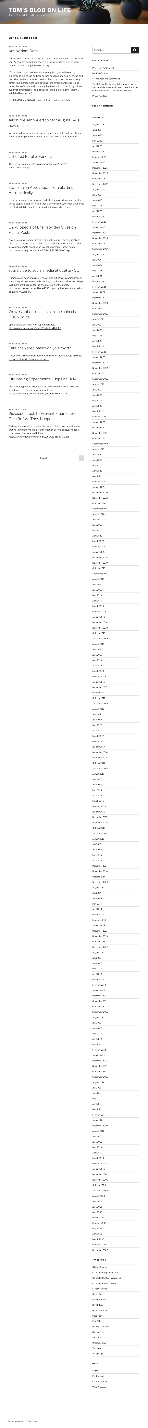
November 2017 (100, 692)
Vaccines (96, 1348)
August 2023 (98, 319)
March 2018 (98, 671)
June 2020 (97, 525)
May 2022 (97, 400)
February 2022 (99, 416)
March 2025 (98, 216)
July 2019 (96, 584)
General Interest (99, 1299)
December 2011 (99, 1060)
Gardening (97, 1294)
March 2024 (98, 281)
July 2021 (96, 454)
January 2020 (98, 552)
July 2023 (96, 324)
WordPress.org (99, 1387)
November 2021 (100, 433)
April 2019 (97, 600)
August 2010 (98, 1131)
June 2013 (97, 963)
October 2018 (98, 633)
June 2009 (97, 1207)
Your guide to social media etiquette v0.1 (43, 270)
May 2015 (97, 855)
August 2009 (98, 1196)
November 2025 (100, 173)
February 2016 (99, 806)
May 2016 (97, 790)
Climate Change (99, 1267)
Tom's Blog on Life (40, 10)
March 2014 (98, 914)
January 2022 (98, 422)
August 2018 (98, 644)
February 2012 (99, 1050)
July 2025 (96, 194)
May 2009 (97, 1212)
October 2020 (99, 503)
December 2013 (100, 931)
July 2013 (96, 958)
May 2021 (97, 465)
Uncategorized (99, 1343)
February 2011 (99, 1115)
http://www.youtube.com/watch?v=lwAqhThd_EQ (35, 328)
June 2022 (97, 395)
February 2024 (99, 287)
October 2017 (98, 698)
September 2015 (100, 833)
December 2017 (99, 687)
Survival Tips (98, 1332)
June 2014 (97, 898)
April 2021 (97, 470)
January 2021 (98, 487)
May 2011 (96, 1098)
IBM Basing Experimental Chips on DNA (42, 379)
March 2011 (97, 1109)
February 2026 (99, 157)
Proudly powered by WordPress (22, 1421)
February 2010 (99, 1163)
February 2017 (99, 741)
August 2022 (98, 384)
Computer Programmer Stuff (105, 1272)
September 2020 (100, 508)
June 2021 (97, 460)
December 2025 (100, 168)
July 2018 (96, 649)
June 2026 (97, 135)
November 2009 (100, 1179)
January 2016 (98, 811)
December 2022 (100, 362)
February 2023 (99, 352)
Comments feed (99, 1381)
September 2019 (100, 573)
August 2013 (98, 952)
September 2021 (100, 443)
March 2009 (98, 1217)
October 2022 (98, 373)
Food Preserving (99, 1288)
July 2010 (96, 1136)
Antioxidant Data (23, 51)
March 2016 (98, 801)
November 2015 (100, 822)
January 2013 (98, 990)
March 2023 (98, 346)
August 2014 (98, 887)
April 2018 (97, 665)
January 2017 (98, 746)
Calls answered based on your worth (40, 348)
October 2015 (98, 828)
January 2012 (98, 1055)
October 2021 (98, 438)
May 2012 (97, 1033)
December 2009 (100, 1174)
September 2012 (100, 1012)
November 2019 (100, 563)
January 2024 (98, 292)
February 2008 (99, 1244)
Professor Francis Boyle (103, 68)
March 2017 (98, 736)
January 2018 (98, 682)
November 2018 (100, 628)
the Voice (96, 1337)
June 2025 (97, 200)
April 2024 (97, 276)
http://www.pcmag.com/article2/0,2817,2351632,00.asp (39, 393)
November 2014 (100, 871)
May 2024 (97, 270)
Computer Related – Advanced (106, 1278)
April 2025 (97, 211)
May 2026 (97, 141)
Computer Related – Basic (104, 1283)
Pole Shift (96, 1321)
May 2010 (97, 1147)
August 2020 (98, 514)
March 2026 (98, 151)
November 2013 (100, 936)
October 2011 (98, 1071)
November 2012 (100, 1001)
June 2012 (97, 1028)
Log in (95, 1370)
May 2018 (97, 660)
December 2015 (100, 817)
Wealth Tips (97, 1353)
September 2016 (100, 768)
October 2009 (99, 1185)
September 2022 (100, 379)
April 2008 (97, 1233)
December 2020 (100, 492)
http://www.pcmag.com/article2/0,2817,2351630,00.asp (39, 436)
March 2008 (98, 1239)
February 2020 (99, 546)
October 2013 (98, 941)
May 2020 (97, 530)
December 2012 (99, 995)
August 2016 (98, 774)
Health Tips (97, 1305)
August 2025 (98, 189)
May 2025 (97, 205)
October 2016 (98, 763)
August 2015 (98, 839)
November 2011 (99, 1066)
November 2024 (100, 238)
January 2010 (98, 1169)
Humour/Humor (99, 1310)
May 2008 (97, 1228)
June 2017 (97, 719)
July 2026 (96, 130)
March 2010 (98, 1158)
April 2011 (97, 1104)
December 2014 (100, 866)
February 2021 (99, 481)
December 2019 (100, 557)
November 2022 (100, 368)
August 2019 (98, 579)
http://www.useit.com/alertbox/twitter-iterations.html (49, 136)
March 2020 (98, 541)
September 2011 (100, 1077)
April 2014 (97, 909)
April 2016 (97, 795)
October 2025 (99, 178)
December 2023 (100, 297)
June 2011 (97, 1093)
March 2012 (98, 1044)
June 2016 (97, 784)
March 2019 (98, 606)
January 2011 (98, 1120)
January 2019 (98, 617)
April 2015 (97, 860)
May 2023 (97, 335)
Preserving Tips (99, 96)
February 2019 (99, 611)
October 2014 (98, 876)
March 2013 (98, 979)
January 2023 (98, 357)
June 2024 (97, 265)
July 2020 (96, 519)
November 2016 (100, 757)
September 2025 (100, 184)
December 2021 (99, 427)
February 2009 (99, 1223)
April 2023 (97, 341)
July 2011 (96, 1087)
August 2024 (98, 254)
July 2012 (96, 1022)
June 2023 (97, 330)
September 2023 (100, 314)
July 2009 (97, 1201)
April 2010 (97, 1152)
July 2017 (96, 714)
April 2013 (97, 974)
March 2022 (98, 411)
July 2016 (96, 779)
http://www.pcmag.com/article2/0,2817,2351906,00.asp (39, 250)
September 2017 (100, 703)
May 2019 (97, 595)
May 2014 (97, 904)
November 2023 (100, 303)
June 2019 (97, 590)
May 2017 (97, 725)
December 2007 (100, 1250)
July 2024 (96, 259)
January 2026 (98, 162)
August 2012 (98, 1017)
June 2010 (97, 1142)
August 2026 (98, 124)
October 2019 (98, 568)
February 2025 (99, 222)
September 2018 (100, 638)
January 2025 (98, 227)
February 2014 (99, 920)
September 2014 (100, 882)
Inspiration (97, 1316)
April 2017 (97, 730)
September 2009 (100, 1190)
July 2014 (96, 893)
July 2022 (96, 389)
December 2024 (100, 232)
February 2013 (99, 985)
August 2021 (98, 449)
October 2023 (99, 308)
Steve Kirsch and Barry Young (106, 78)
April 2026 (97, 146)
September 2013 (100, 947)
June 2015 (97, 849)
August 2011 (98, 1082)
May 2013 (97, 968)
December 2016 (100, 752)
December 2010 (100, 1125)
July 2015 (96, 844)
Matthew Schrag (100, 73)
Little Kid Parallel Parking (30, 156)
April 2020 (97, 535)
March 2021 (98, 476)
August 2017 (98, 709)
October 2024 (99, 243)
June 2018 (97, 655)
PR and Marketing (100, 1326)
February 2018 (99, 676)
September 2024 (100, 249)
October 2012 (98, 1006)
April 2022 (97, 406)
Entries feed (97, 1376)
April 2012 (97, 1039)
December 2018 (100, 622)
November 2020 (100, 498)
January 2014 (98, 925)
